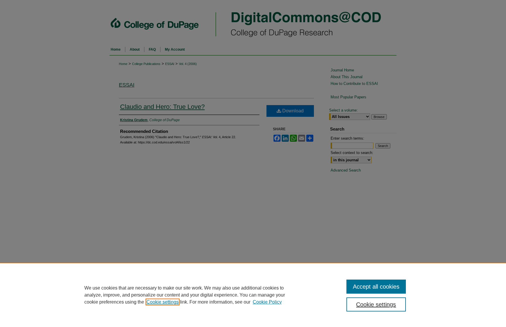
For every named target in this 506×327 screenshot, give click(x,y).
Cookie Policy (267, 301)
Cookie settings (162, 301)
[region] (253, 295)
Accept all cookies (376, 286)
